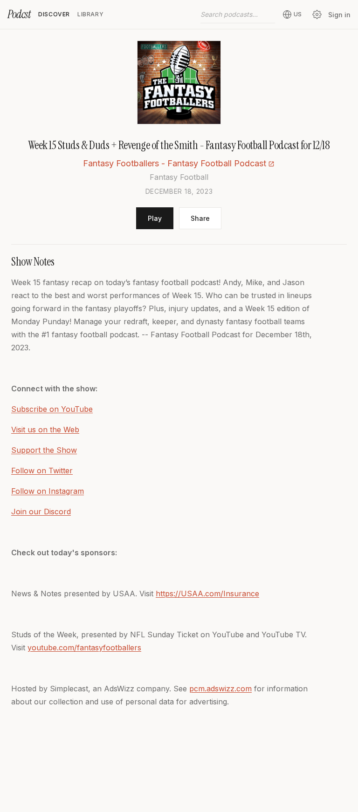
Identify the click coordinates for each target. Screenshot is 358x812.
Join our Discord (41, 511)
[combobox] (237, 14)
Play (155, 218)
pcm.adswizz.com (220, 688)
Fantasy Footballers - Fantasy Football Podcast (174, 163)
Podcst (19, 14)
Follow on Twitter (42, 470)
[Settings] (317, 14)
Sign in (339, 15)
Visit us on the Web (45, 429)
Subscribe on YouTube (52, 409)
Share (200, 218)
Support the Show (44, 450)
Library (90, 14)
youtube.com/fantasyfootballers (84, 647)
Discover (54, 14)
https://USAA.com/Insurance (207, 593)
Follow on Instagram (47, 491)
